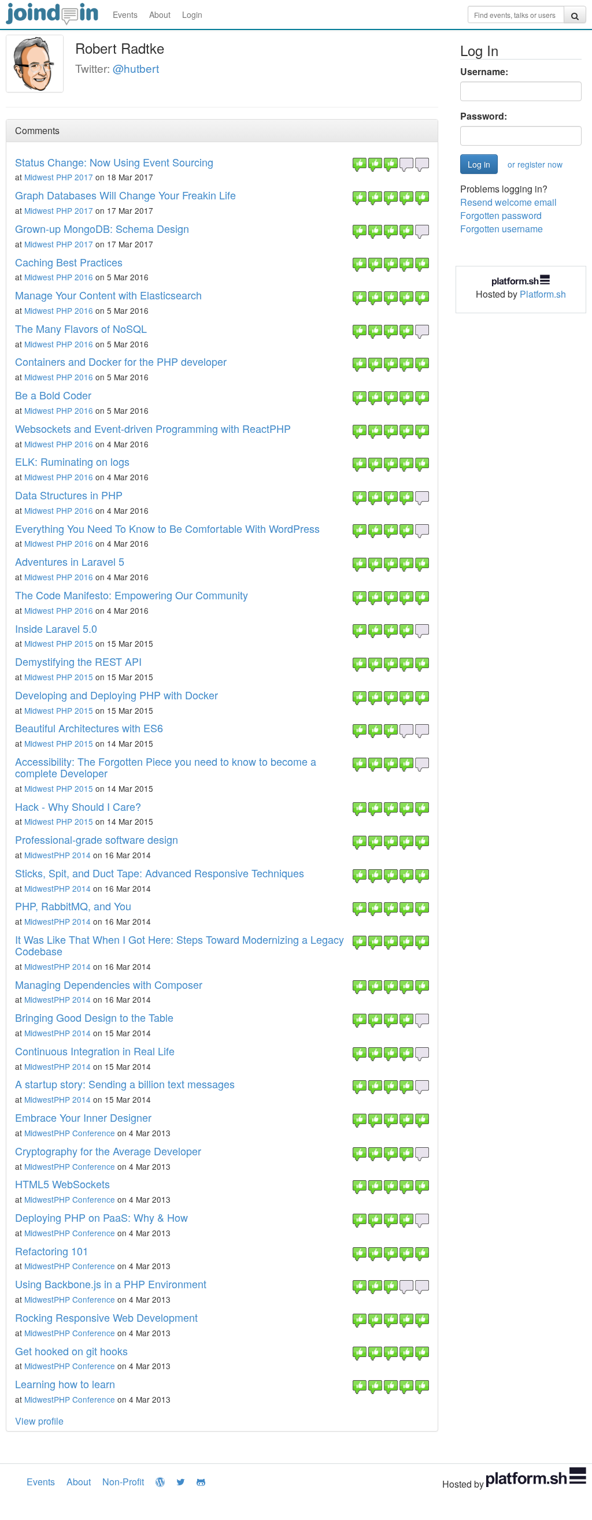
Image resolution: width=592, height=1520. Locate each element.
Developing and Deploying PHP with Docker (116, 694)
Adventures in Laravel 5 (69, 561)
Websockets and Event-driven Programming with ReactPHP (153, 428)
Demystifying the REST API (78, 661)
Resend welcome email (508, 202)
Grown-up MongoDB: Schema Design (102, 228)
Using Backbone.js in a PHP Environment (110, 1283)
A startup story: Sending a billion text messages (125, 1083)
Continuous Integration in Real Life (95, 1050)
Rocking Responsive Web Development (106, 1317)
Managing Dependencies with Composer (108, 984)
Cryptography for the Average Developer (108, 1150)
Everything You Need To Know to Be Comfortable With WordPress (167, 528)
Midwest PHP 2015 (58, 643)
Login (192, 14)
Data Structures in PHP (69, 494)
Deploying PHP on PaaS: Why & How (101, 1217)
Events (125, 14)
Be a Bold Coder (53, 394)
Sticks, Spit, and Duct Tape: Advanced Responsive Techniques (159, 872)
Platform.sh (543, 294)
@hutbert (136, 68)
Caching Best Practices (69, 261)
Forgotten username (501, 228)
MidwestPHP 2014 (57, 855)
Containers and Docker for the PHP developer (121, 361)
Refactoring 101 (51, 1250)
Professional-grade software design (96, 839)
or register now (535, 164)
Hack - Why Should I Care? (78, 806)
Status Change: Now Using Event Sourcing (114, 161)
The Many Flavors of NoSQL (81, 328)
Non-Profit (123, 1481)
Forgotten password (501, 215)
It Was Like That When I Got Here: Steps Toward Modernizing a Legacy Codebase (179, 945)
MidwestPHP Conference (69, 1133)
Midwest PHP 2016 (58, 277)
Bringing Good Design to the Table (94, 1017)
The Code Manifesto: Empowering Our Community (131, 594)
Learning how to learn (65, 1383)
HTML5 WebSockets (62, 1183)
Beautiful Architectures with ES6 (89, 727)
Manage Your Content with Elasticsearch (108, 294)
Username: (484, 71)
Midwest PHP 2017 (58, 177)
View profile (39, 1421)
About (160, 14)
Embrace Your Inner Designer (83, 1117)
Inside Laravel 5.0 (56, 628)
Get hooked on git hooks (71, 1350)
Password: (483, 116)
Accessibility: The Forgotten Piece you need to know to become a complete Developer (165, 767)
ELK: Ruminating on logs (72, 461)
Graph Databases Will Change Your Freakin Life (125, 194)
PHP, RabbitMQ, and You (73, 905)
